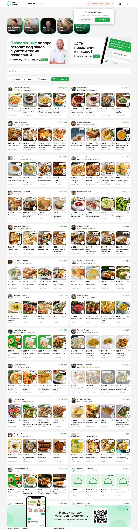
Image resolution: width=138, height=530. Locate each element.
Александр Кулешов (84, 364)
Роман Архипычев (20, 122)
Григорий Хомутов (21, 261)
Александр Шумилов (85, 468)
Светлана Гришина (84, 503)
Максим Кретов (83, 226)
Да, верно (102, 20)
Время (43, 79)
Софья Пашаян (19, 399)
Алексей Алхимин (20, 295)
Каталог (42, 4)
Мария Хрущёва (20, 330)
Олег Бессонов (82, 87)
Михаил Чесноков (84, 399)
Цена (29, 79)
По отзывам (15, 79)
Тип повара (60, 79)
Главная (31, 4)
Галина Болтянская (21, 468)
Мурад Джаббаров (84, 122)
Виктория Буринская (85, 261)
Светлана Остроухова (22, 87)
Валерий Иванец (20, 434)
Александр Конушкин (22, 191)
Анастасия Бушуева (84, 157)
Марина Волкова (20, 364)
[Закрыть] (127, 509)
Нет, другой (86, 20)
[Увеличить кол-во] (19, 104)
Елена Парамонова (84, 191)
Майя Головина (83, 295)
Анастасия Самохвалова (23, 157)
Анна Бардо (18, 503)
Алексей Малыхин (84, 434)
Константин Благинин (22, 226)
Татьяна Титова (83, 330)
